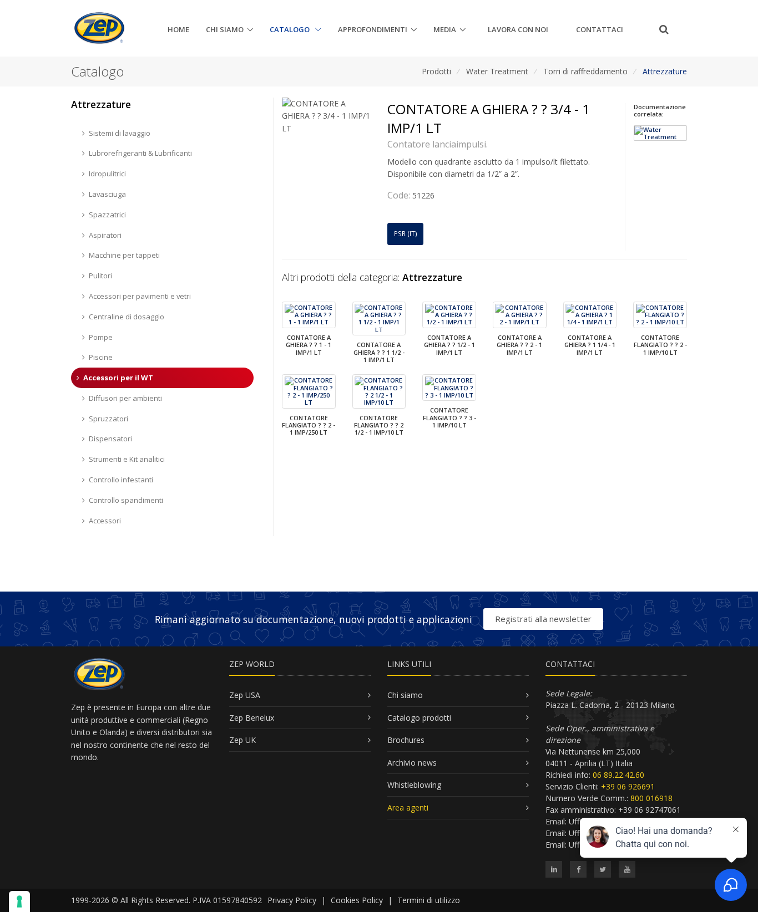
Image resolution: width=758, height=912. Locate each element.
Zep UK (242, 740)
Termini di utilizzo (428, 900)
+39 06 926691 (628, 786)
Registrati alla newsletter (543, 618)
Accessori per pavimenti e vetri (140, 296)
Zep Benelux (251, 717)
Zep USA (244, 695)
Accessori (105, 521)
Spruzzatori (108, 419)
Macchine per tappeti (124, 255)
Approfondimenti (372, 29)
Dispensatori (110, 439)
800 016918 (651, 798)
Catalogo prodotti (419, 717)
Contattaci (599, 29)
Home (178, 29)
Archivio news (412, 762)
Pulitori (100, 276)
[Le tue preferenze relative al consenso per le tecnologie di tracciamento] (19, 901)
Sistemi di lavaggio (119, 133)
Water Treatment (497, 71)
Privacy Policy (291, 900)
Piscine (101, 357)
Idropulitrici (107, 174)
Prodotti (436, 71)
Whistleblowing (414, 784)
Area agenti (407, 807)
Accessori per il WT (118, 378)
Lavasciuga (107, 194)
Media (444, 29)
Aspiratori (105, 235)
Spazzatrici (107, 215)
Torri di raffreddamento (585, 71)
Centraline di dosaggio (126, 317)
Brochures (406, 740)
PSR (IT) (405, 233)
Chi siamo (225, 29)
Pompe (101, 337)
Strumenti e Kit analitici (127, 459)
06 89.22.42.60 (618, 775)
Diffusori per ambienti (125, 398)
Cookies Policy (357, 900)
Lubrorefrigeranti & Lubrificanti (140, 153)
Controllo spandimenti (126, 500)
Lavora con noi (518, 29)
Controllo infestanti (121, 480)
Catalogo (290, 29)
